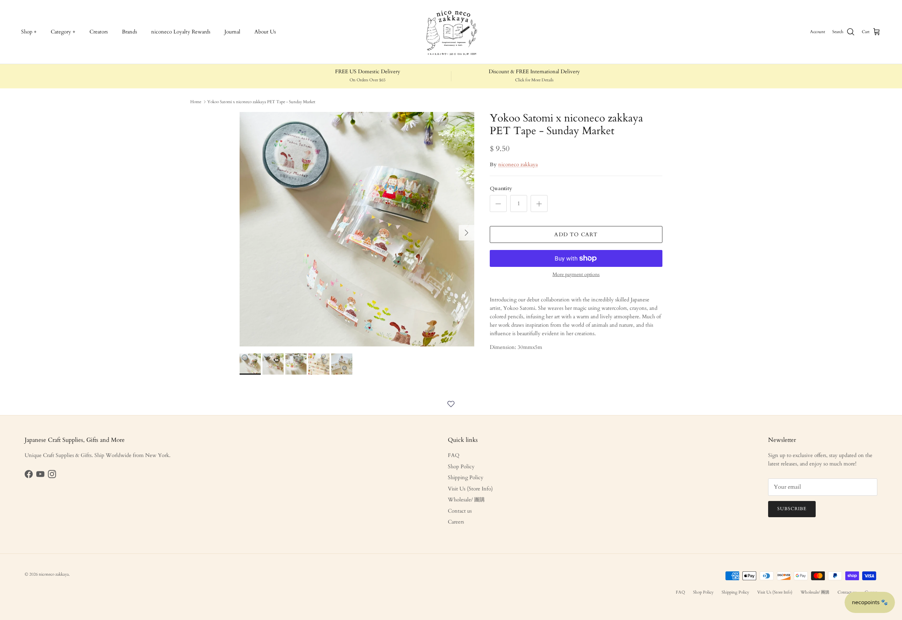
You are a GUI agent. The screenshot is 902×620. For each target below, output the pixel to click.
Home (195, 102)
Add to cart (576, 234)
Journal (232, 31)
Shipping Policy (465, 477)
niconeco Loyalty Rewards (180, 31)
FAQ (453, 455)
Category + (63, 31)
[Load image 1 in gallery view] (357, 229)
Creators (98, 31)
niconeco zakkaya (518, 164)
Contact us (460, 510)
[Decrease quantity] (498, 203)
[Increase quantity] (539, 203)
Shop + (29, 31)
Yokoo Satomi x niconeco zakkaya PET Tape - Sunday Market (261, 102)
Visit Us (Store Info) (470, 488)
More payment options (576, 275)
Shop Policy (461, 466)
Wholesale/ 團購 (466, 499)
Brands (129, 31)
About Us (265, 31)
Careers (456, 521)
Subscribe (792, 509)
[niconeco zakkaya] (451, 32)
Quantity (501, 188)
